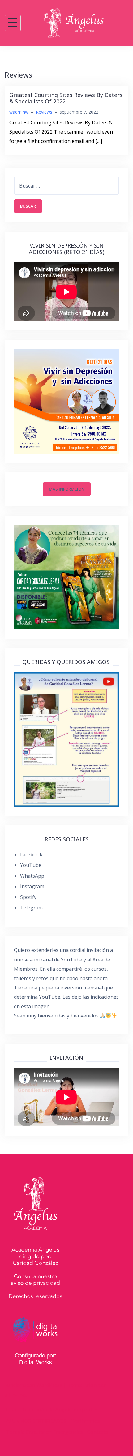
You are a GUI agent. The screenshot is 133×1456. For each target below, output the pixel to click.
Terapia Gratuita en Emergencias (44, 1432)
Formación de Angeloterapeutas (60, 1409)
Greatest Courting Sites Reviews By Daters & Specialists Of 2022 (65, 98)
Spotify (28, 897)
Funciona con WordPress (33, 1385)
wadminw (18, 112)
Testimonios (85, 1421)
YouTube (30, 865)
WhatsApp (32, 875)
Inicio (12, 1409)
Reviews (44, 112)
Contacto (97, 1432)
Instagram (32, 886)
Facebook (31, 854)
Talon (90, 1385)
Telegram (31, 907)
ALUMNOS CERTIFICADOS (36, 1421)
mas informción (66, 489)
